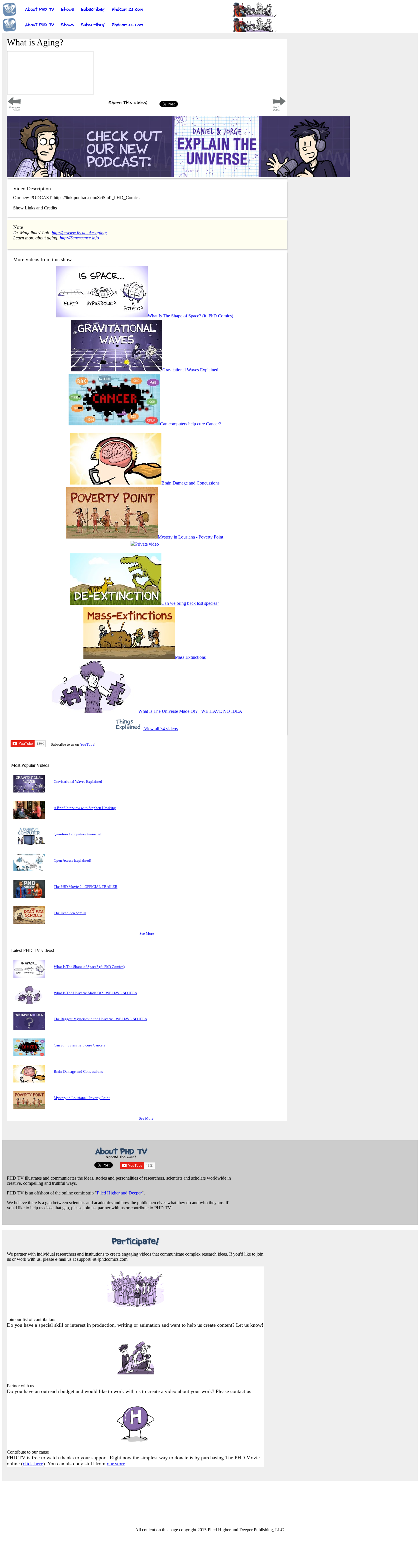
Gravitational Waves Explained (190, 369)
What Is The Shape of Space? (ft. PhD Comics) (190, 315)
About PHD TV (39, 11)
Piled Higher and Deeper (119, 1192)
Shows (67, 11)
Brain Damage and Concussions (190, 483)
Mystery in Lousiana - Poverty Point (190, 537)
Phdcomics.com (127, 11)
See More (146, 933)
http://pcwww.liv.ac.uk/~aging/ (79, 232)
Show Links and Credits (35, 207)
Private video (147, 544)
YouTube (87, 744)
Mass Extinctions (190, 657)
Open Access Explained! (72, 860)
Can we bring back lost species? (190, 603)
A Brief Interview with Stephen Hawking (85, 808)
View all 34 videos (160, 728)
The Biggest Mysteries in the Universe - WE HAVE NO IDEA (100, 1019)
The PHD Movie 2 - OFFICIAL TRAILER (85, 886)
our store (116, 1463)
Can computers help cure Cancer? (190, 423)
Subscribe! (93, 11)
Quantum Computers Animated (77, 834)
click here (33, 1463)
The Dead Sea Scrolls (70, 913)
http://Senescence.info (79, 237)
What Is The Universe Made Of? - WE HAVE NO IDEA (190, 711)
